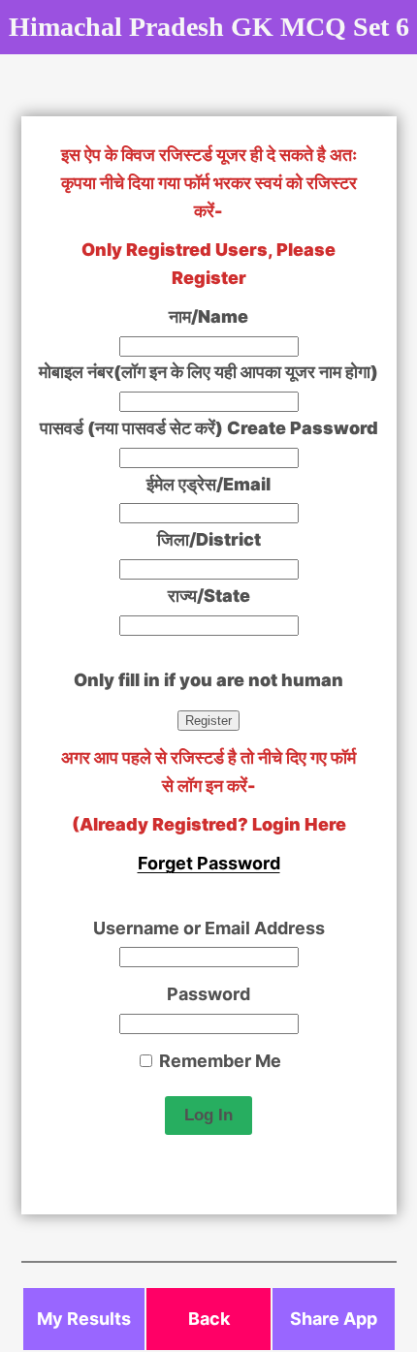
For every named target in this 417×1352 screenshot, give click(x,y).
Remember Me (218, 1061)
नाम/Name (208, 316)
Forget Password (209, 863)
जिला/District (209, 539)
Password (208, 994)
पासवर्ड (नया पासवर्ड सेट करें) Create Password (209, 428)
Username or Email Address (209, 928)
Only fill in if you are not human (208, 680)
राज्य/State (209, 595)
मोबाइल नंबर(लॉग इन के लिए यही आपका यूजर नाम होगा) (208, 372)
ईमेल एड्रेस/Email (208, 484)
